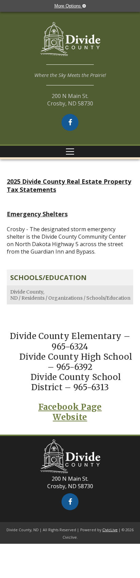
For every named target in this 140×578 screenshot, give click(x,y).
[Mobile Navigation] (70, 151)
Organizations (65, 298)
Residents (33, 298)
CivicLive (110, 529)
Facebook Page (70, 407)
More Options (68, 5)
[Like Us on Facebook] (70, 122)
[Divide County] (70, 43)
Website (70, 417)
